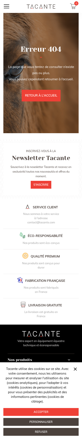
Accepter (41, 412)
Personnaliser (41, 421)
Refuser (41, 431)
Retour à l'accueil (41, 95)
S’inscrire (41, 184)
